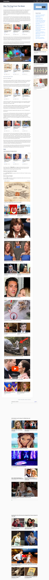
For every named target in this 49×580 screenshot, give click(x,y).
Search (37, 5)
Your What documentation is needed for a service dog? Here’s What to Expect (40, 32)
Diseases (40, 1)
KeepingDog (6, 1)
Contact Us (26, 399)
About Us (29, 399)
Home (34, 1)
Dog (37, 1)
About (44, 1)
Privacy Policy (22, 399)
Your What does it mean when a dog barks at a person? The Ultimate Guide (40, 15)
